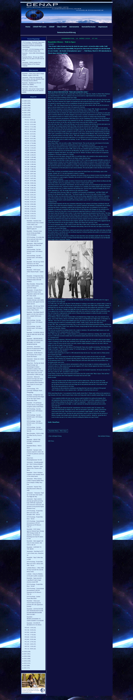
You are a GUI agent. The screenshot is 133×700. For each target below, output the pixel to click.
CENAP (51, 27)
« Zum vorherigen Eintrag (54, 436)
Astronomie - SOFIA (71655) (29, 86)
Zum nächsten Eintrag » (104, 436)
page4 (69, 698)
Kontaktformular (89, 27)
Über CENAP (62, 27)
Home (27, 27)
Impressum (102, 27)
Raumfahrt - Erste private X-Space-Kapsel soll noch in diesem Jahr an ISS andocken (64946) (33, 90)
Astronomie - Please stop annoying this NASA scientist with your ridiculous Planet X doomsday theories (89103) (33, 79)
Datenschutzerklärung (66, 32)
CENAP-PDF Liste (39, 27)
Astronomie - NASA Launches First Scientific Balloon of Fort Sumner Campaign (31, 64)
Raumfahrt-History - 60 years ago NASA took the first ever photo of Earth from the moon (33, 58)
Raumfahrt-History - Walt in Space (62, 42)
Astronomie (74, 27)
